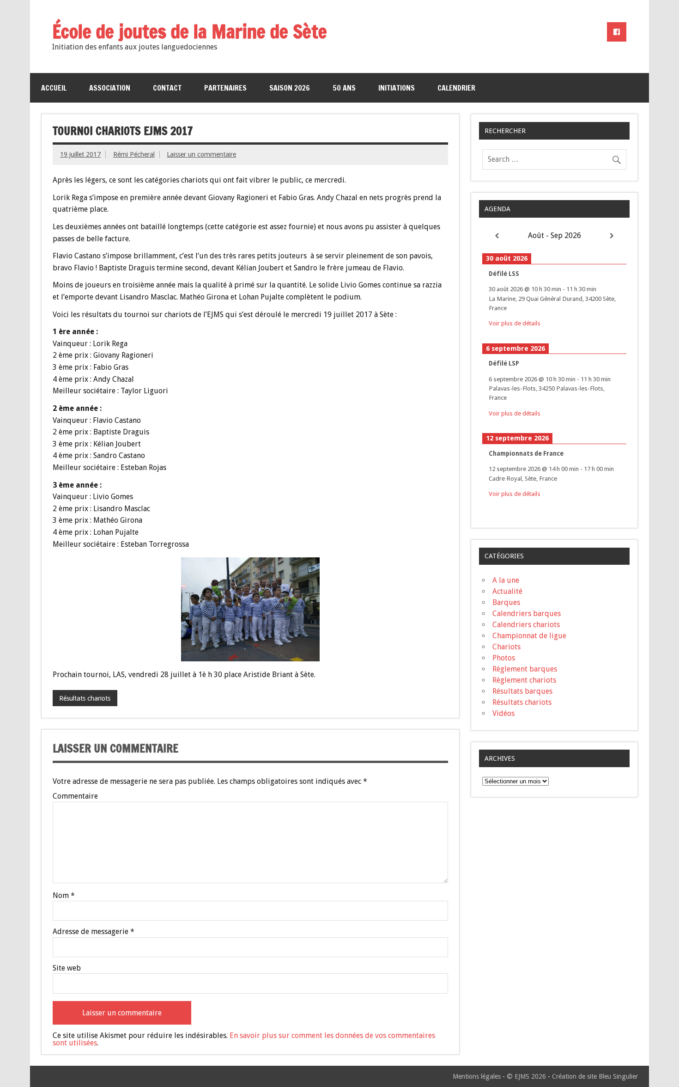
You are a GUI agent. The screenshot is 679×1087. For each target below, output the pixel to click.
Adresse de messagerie (93, 931)
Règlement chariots (524, 680)
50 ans (344, 88)
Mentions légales (477, 1076)
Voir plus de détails (514, 323)
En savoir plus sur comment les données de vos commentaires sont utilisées (244, 1039)
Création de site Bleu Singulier (595, 1076)
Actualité (507, 591)
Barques (506, 602)
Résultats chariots (84, 698)
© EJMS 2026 (526, 1076)
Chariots (506, 646)
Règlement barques (524, 669)
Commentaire (75, 796)
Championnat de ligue (529, 635)
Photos (503, 657)
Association (109, 88)
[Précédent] (496, 235)
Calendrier (456, 88)
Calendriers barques (526, 613)
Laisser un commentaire (201, 154)
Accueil (54, 88)
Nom (64, 895)
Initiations (396, 88)
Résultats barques (522, 691)
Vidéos (503, 713)
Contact (167, 88)
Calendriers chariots (526, 624)
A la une (505, 580)
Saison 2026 (289, 88)
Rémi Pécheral (134, 154)
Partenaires (225, 88)
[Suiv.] (612, 235)
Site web (67, 968)
